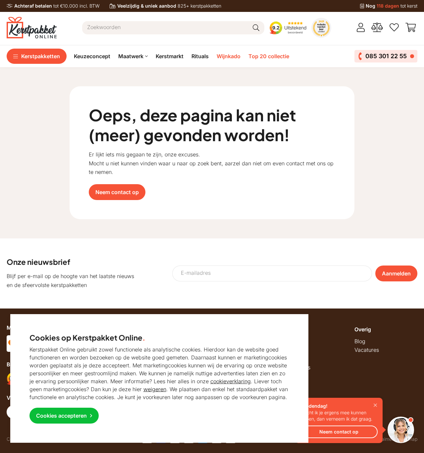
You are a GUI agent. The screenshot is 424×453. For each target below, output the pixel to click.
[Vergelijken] (377, 27)
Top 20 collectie (268, 56)
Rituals (200, 56)
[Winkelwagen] (411, 27)
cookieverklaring (230, 381)
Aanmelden (396, 273)
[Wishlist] (394, 27)
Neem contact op (117, 192)
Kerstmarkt (170, 56)
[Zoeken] (256, 27)
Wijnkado (228, 56)
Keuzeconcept (92, 56)
